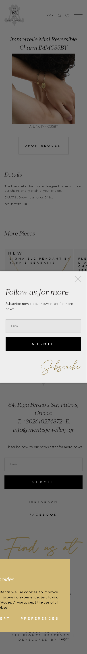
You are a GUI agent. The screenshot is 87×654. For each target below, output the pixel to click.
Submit (43, 344)
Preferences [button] (40, 618)
